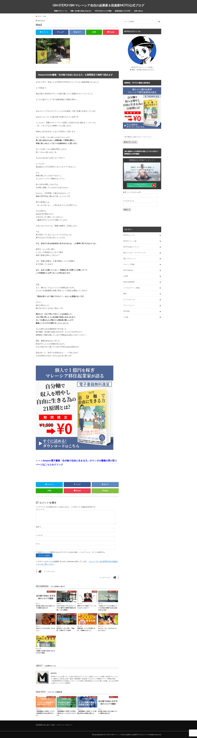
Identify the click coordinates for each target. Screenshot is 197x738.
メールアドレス (128, 201)
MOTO (54, 673)
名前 (38, 527)
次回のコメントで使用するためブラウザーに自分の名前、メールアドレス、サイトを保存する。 (72, 552)
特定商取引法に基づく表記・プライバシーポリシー (54, 725)
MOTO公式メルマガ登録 (103, 11)
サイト (38, 544)
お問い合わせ (138, 11)
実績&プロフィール (60, 11)
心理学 (125, 276)
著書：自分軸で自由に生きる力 (81, 11)
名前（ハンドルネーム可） (132, 192)
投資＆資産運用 (129, 282)
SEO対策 (126, 311)
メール (39, 535)
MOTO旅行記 (128, 270)
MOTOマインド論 (129, 241)
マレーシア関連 (129, 264)
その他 (125, 317)
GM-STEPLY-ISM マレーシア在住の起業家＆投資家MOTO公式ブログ (98, 5)
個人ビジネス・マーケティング (134, 253)
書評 (125, 294)
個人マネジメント (129, 258)
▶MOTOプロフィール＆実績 (142, 67)
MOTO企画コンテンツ (131, 247)
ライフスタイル (129, 299)
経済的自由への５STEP (122, 11)
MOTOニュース (129, 235)
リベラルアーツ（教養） (132, 288)
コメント (40, 509)
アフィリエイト (129, 305)
